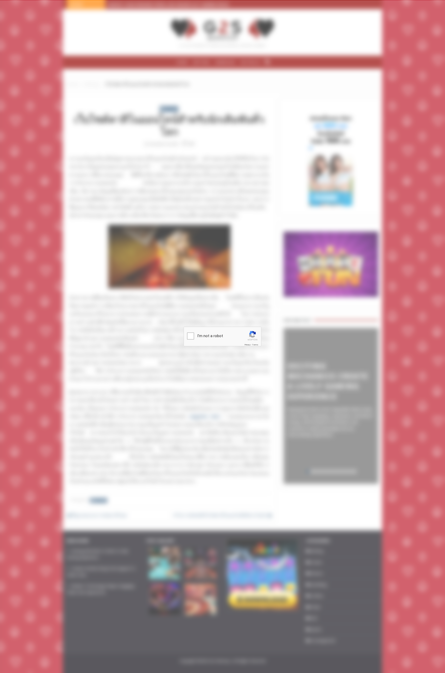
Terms (255, 345)
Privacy (247, 345)
